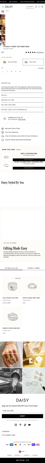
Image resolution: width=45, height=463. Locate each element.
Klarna (35, 455)
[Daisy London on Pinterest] (20, 425)
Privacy (17, 455)
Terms (9, 455)
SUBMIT (22, 416)
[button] (42, 7)
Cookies (26, 455)
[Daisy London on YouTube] (29, 425)
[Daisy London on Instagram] (16, 425)
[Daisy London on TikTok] (25, 425)
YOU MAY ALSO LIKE (11, 268)
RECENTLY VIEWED (34, 268)
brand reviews (40, 52)
